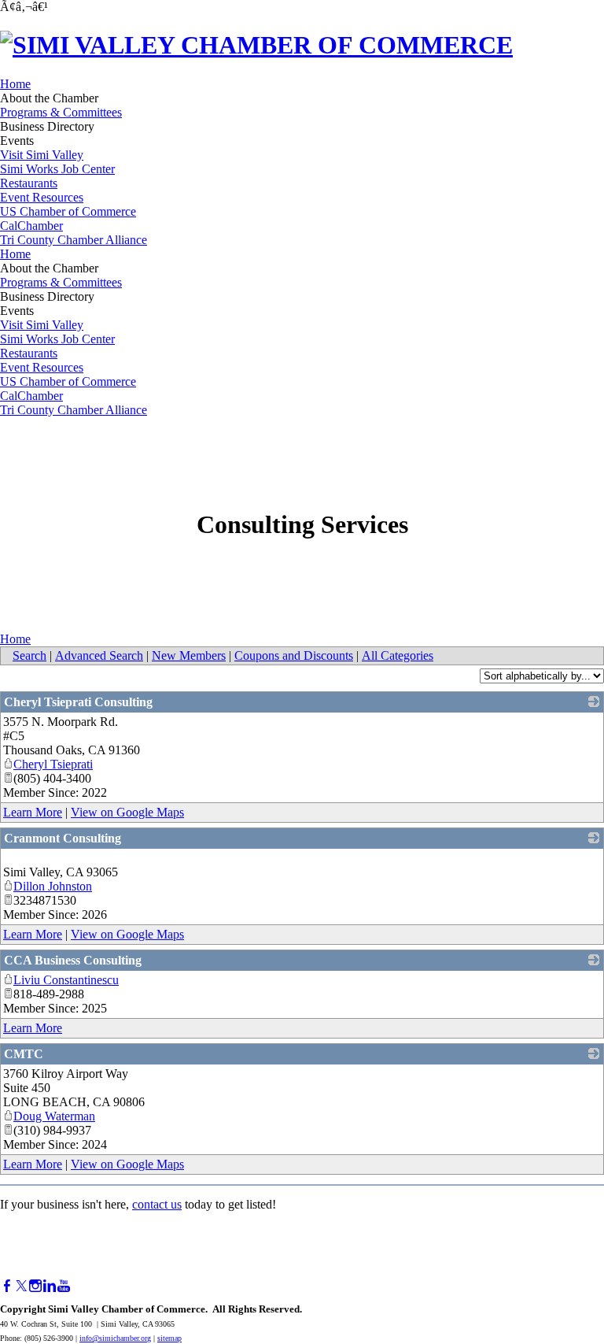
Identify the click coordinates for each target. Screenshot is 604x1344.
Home (15, 84)
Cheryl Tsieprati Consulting (78, 702)
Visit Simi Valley (41, 154)
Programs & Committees (61, 112)
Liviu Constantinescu (66, 980)
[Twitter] (21, 1286)
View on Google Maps (127, 812)
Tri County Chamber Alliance (73, 239)
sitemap (169, 1338)
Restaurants (28, 183)
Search (29, 655)
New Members (189, 655)
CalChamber (31, 225)
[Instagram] (35, 1286)
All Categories (397, 655)
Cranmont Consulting (62, 838)
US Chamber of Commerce (68, 211)
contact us (157, 1204)
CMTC (23, 1054)
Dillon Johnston (52, 886)
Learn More (32, 812)
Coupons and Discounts (293, 655)
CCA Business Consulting (73, 960)
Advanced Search (99, 655)
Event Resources (41, 197)
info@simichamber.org (115, 1338)
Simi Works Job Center (57, 169)
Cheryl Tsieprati (53, 764)
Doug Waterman (54, 1116)
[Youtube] (63, 1286)
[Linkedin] (49, 1286)
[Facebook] (7, 1286)
